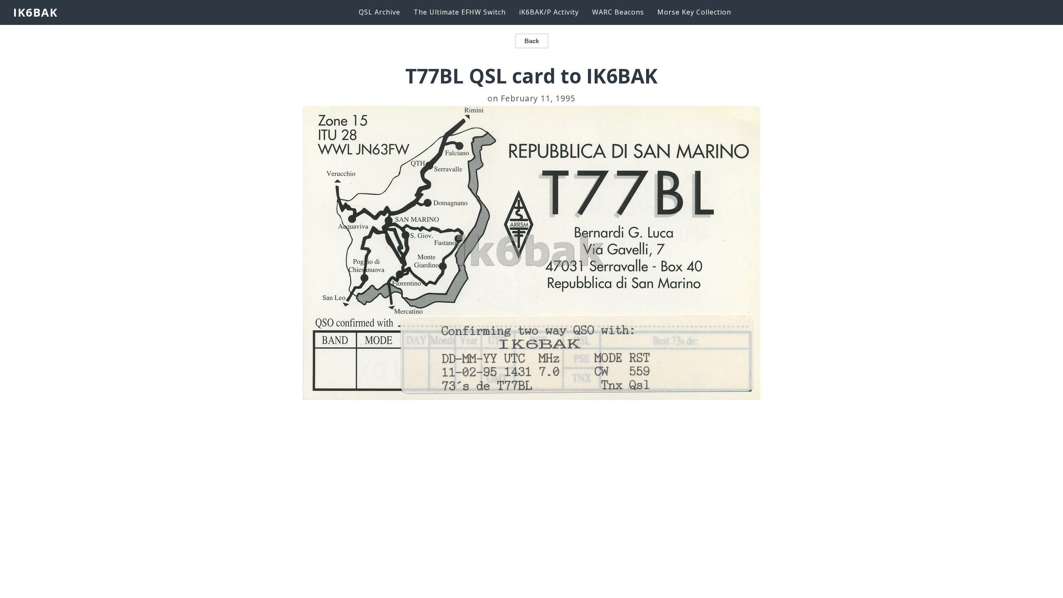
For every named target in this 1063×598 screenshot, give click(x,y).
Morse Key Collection (694, 12)
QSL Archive (379, 12)
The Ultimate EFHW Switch (460, 12)
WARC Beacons (618, 12)
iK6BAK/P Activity (549, 12)
